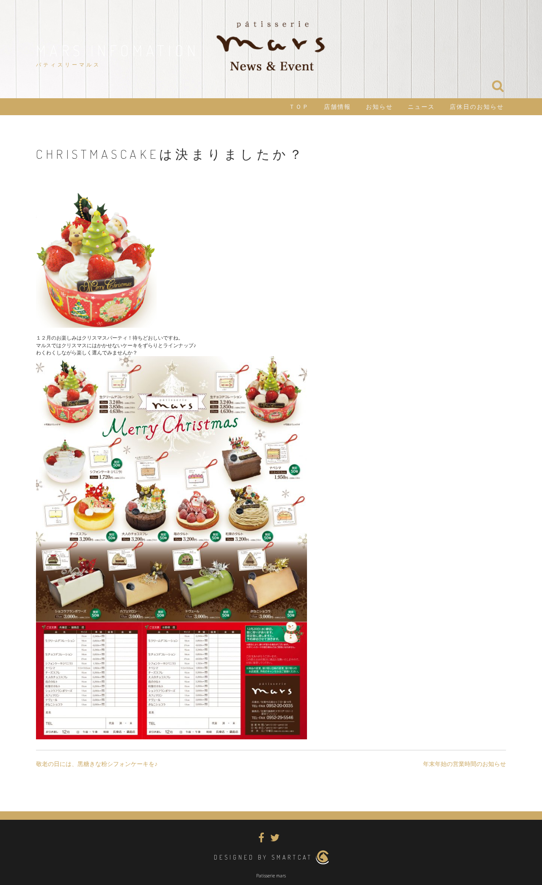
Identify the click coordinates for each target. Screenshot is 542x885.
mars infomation (117, 50)
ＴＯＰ (299, 107)
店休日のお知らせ (477, 107)
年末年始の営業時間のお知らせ (464, 764)
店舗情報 (337, 107)
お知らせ (379, 107)
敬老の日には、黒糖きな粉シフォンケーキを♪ (97, 764)
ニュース (421, 107)
